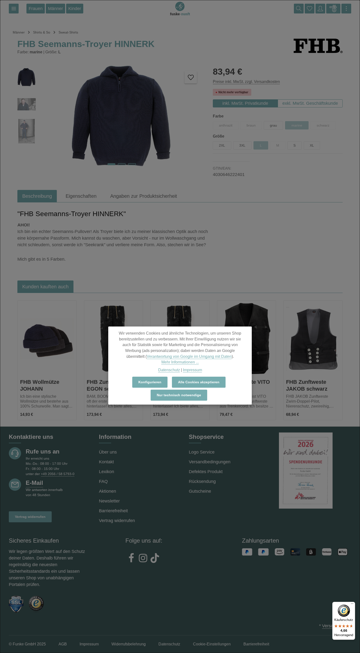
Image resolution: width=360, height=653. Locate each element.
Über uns (108, 452)
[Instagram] (143, 558)
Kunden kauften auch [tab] (45, 286)
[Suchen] (299, 8)
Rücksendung (202, 481)
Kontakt (106, 461)
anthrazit (229, 126)
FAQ (103, 481)
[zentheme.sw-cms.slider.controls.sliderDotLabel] (111, 164)
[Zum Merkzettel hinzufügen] (190, 77)
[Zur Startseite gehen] (180, 8)
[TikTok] (155, 558)
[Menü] (14, 8)
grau (273, 125)
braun (254, 126)
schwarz (326, 126)
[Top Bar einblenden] (346, 8)
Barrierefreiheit (113, 510)
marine (300, 126)
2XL (222, 145)
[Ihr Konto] (320, 8)
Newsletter (109, 501)
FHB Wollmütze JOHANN (39, 385)
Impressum (192, 370)
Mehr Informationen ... (180, 362)
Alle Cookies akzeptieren (198, 382)
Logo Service (202, 452)
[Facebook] (131, 558)
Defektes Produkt (206, 471)
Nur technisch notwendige (179, 395)
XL (312, 145)
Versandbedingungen (209, 461)
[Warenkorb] (333, 8)
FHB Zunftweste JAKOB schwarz (306, 385)
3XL (242, 145)
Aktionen (107, 491)
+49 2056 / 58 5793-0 (57, 474)
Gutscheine (200, 491)
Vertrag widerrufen (30, 517)
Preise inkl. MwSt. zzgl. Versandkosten (246, 82)
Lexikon (106, 471)
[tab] (37, 196)
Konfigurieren (149, 382)
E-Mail (34, 482)
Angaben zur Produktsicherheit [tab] (143, 196)
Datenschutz (169, 370)
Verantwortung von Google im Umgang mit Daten (189, 356)
